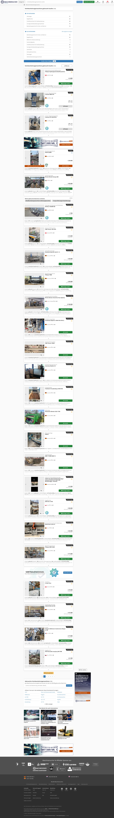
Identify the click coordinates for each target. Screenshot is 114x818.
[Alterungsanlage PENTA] (34, 439)
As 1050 (26, 697)
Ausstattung (27, 702)
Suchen (80, 2)
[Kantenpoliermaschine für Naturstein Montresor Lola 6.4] (34, 529)
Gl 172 (42, 702)
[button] (112, 2)
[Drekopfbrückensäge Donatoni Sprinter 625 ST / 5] (34, 257)
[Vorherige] (25, 77)
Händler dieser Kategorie (48, 61)
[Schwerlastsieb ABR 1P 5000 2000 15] (34, 461)
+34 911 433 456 (29, 778)
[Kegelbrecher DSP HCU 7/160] (34, 507)
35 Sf (26, 692)
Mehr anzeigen (49, 704)
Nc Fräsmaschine (61, 697)
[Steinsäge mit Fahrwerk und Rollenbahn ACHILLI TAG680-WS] (34, 212)
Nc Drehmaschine (61, 694)
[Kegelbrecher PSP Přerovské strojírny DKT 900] (34, 657)
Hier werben (83, 670)
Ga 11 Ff (43, 699)
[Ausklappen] (48, 90)
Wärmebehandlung (43, 784)
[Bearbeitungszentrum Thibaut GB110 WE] (34, 552)
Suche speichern (49, 673)
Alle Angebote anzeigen (67, 31)
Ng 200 (59, 699)
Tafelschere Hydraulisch (61, 784)
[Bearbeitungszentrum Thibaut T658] (34, 280)
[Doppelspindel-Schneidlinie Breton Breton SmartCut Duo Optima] (34, 303)
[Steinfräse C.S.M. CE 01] (34, 588)
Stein (58, 702)
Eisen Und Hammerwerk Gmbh (48, 692)
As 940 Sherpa (28, 699)
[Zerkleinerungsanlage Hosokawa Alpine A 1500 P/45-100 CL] (34, 326)
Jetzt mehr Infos (67, 572)
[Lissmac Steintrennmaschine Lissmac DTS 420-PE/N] (34, 122)
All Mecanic (27, 694)
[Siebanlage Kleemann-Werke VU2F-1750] (34, 417)
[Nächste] (43, 77)
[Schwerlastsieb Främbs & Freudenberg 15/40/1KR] (34, 394)
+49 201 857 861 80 (53, 776)
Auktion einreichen (66, 144)
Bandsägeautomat (72, 784)
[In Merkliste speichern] (71, 72)
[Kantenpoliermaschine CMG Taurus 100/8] (34, 348)
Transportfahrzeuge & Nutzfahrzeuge (61, 200)
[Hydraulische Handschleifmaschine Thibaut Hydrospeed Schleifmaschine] (34, 77)
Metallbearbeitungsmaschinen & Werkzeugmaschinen (38, 200)
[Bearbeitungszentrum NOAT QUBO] (34, 158)
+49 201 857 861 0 (30, 776)
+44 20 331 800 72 (75, 776)
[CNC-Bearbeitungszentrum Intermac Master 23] (34, 371)
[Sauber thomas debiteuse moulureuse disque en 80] (34, 634)
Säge (78, 784)
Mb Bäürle (59, 692)
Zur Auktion (66, 166)
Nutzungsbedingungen (61, 815)
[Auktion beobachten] (71, 153)
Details (66, 106)
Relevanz (67, 66)
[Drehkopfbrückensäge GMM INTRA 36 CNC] (34, 611)
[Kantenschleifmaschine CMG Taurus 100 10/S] (34, 234)
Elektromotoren (52, 784)
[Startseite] (24, 4)
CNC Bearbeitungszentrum (31, 784)
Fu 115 (42, 697)
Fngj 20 (42, 694)
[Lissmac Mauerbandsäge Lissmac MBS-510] (34, 100)
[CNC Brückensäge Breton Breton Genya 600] (34, 182)
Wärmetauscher (84, 784)
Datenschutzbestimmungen (50, 815)
